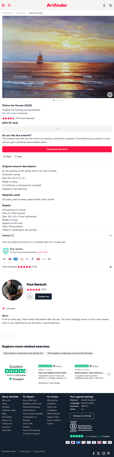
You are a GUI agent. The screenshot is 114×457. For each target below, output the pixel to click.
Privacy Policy (39, 451)
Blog (4, 413)
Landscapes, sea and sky (24, 229)
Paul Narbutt (7, 13)
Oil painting (8, 210)
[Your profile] (104, 5)
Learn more (42, 252)
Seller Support (53, 413)
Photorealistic (16, 226)
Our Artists (7, 417)
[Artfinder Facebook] (94, 453)
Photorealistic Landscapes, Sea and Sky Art (23, 353)
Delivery (26, 427)
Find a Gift (27, 423)
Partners (6, 407)
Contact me (43, 296)
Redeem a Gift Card (32, 403)
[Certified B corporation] (81, 426)
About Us (6, 400)
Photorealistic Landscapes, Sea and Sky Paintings (70, 353)
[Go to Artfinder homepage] (57, 5)
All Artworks (20, 13)
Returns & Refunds (31, 430)
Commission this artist (57, 149)
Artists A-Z (7, 420)
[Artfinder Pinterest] (108, 453)
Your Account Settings (33, 413)
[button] (110, 94)
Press (4, 403)
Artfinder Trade (9, 410)
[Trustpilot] (90, 436)
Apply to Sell (52, 417)
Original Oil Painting (12, 110)
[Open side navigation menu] (3, 5)
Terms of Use (25, 451)
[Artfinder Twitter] (98, 453)
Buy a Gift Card (30, 400)
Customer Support (31, 433)
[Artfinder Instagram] (103, 453)
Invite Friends (29, 410)
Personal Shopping (31, 407)
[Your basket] (110, 5)
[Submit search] (9, 5)
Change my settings (82, 416)
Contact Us (7, 423)
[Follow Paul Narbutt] (30, 296)
